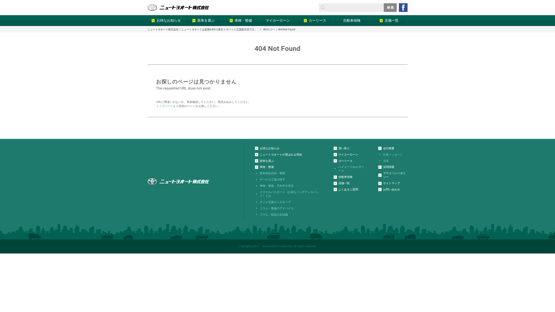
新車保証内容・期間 (272, 173)
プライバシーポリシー (394, 175)
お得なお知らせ (269, 148)
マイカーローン (348, 154)
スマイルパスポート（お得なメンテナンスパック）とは (289, 193)
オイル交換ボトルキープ (275, 202)
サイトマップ (391, 183)
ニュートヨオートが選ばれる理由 (281, 154)
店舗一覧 (344, 183)
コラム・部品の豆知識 (274, 214)
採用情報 (388, 167)
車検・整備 (267, 167)
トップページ (164, 106)
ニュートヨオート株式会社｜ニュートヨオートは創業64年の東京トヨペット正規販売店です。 (202, 29)
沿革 (386, 160)
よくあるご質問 (348, 189)
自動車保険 (345, 177)
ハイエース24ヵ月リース (351, 168)
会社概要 (388, 148)
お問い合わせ (391, 189)
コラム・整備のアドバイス (277, 208)
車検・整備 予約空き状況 (277, 185)
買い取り (344, 148)
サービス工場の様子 (272, 179)
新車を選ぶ (267, 160)
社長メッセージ (393, 154)
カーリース (345, 160)
